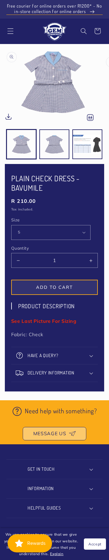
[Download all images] (90, 118)
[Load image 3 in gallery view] (87, 144)
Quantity (20, 248)
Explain (56, 553)
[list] (54, 87)
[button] (84, 31)
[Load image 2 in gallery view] (54, 144)
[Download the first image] (8, 118)
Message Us (49, 433)
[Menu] (10, 31)
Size (15, 219)
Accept (94, 544)
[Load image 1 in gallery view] (21, 144)
